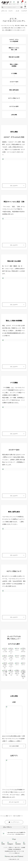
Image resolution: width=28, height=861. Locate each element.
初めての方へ (17, 847)
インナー (10, 11)
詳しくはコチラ (14, 185)
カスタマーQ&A (14, 81)
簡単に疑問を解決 (14, 90)
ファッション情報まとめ (14, 853)
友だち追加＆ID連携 (14, 746)
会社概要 (23, 847)
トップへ (5, 847)
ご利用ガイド (11, 847)
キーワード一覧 (20, 851)
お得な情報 (14, 114)
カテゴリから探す (14, 106)
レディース (4, 11)
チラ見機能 (14, 73)
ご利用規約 (10, 849)
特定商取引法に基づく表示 (10, 851)
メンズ (17, 11)
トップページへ (15, 822)
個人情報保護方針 (17, 849)
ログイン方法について (14, 98)
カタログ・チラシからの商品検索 (14, 40)
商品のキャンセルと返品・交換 (14, 48)
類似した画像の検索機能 (14, 65)
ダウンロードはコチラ (14, 802)
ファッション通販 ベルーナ (6, 815)
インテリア (24, 11)
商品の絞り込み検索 (14, 57)
